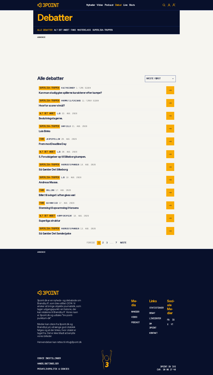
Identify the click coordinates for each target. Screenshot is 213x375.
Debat (118, 5)
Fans (73, 30)
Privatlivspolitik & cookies (53, 369)
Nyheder (90, 5)
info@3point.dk (74, 342)
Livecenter (155, 319)
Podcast (109, 5)
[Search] (164, 5)
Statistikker (156, 308)
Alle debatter (44, 30)
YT (172, 324)
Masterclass (84, 30)
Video (100, 5)
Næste (123, 243)
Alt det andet (61, 30)
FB (168, 320)
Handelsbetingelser (48, 364)
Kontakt (153, 333)
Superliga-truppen (102, 30)
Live (125, 5)
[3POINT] (106, 292)
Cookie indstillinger (49, 358)
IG (173, 320)
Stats (132, 5)
